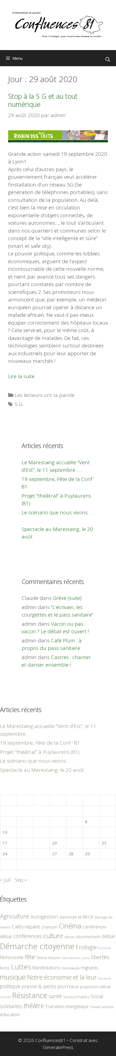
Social (97, 996)
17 (4, 843)
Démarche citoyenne (37, 946)
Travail (95, 1006)
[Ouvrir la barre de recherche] (107, 59)
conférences (27, 936)
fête (30, 957)
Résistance (29, 995)
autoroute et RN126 (76, 917)
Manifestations (46, 968)
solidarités (11, 1006)
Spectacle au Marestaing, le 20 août (42, 769)
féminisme (11, 957)
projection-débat (95, 986)
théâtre (34, 1005)
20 (54, 843)
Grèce (41, 957)
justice (85, 958)
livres (5, 968)
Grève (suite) (67, 597)
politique (10, 986)
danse (69, 936)
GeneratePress (58, 1047)
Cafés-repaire (26, 926)
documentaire (88, 936)
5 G (18, 404)
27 (54, 853)
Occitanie (104, 978)
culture (53, 935)
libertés (100, 957)
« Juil (5, 879)
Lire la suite (21, 376)
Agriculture (14, 916)
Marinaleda (71, 968)
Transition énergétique (66, 1006)
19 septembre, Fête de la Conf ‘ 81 (40, 742)
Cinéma (70, 925)
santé (55, 996)
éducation (10, 1014)
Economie (104, 948)
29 (87, 853)
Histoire (54, 957)
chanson (49, 927)
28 (71, 853)
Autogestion (44, 916)
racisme (5, 997)
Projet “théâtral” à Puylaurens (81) (40, 751)
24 (4, 853)
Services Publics (76, 997)
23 (104, 843)
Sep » (21, 879)
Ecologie (86, 947)
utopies (107, 1006)
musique (13, 976)
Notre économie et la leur (62, 977)
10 (4, 832)
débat (108, 936)
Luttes (21, 966)
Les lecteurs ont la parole (44, 395)
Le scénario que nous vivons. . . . (36, 760)
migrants (89, 967)
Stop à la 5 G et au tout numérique (42, 100)
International (71, 958)
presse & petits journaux (50, 986)
